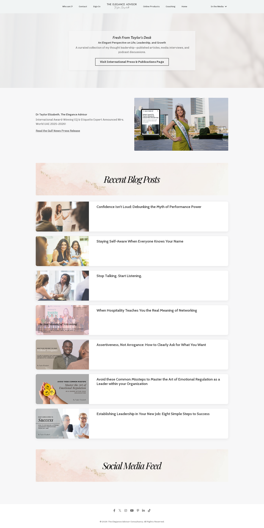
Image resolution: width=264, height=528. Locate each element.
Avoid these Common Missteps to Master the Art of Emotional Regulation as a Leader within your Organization (158, 381)
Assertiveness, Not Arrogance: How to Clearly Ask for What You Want (151, 345)
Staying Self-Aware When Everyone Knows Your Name (140, 241)
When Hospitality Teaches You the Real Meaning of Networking (147, 310)
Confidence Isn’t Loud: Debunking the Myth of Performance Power (149, 207)
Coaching (170, 6)
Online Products (151, 6)
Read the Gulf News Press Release (58, 130)
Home (184, 6)
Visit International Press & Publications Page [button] (132, 62)
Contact (83, 6)
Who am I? (67, 6)
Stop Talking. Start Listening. (119, 276)
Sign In (96, 6)
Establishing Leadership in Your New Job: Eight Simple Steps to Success (153, 414)
